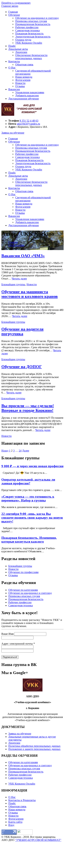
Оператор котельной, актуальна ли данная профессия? (28, 481)
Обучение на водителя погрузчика (22, 331)
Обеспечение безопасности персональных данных (31, 57)
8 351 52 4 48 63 (29, 120)
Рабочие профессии (26, 27)
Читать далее (19, 278)
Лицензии (21, 52)
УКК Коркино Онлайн (28, 42)
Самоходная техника (27, 30)
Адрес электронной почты (18, 643)
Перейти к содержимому (16, 2)
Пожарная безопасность (29, 33)
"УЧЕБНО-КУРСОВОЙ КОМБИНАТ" (38, 840)
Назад (4, 450)
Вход (11, 825)
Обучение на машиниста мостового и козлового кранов (29, 294)
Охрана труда (23, 39)
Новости (20, 83)
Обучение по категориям (23, 589)
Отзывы (20, 86)
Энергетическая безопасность (32, 36)
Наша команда (23, 76)
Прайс (12, 45)
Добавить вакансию (27, 95)
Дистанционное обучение (23, 98)
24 (20, 450)
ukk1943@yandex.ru (28, 123)
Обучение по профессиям (23, 572)
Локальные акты (18, 49)
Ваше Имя (7, 633)
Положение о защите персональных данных (34, 749)
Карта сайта (15, 821)
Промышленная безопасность (32, 24)
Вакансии (14, 89)
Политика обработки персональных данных (34, 745)
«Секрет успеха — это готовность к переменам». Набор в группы (27, 498)
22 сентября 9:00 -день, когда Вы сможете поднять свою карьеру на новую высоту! (32, 517)
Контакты (14, 61)
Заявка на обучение (12, 132)
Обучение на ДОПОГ (21, 366)
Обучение (14, 14)
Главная (13, 11)
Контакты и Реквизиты (22, 800)
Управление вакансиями (29, 92)
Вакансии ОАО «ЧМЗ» (23, 256)
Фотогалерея (22, 80)
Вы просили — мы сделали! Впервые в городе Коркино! (27, 408)
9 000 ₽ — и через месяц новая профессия (32, 466)
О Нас (12, 67)
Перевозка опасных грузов (31, 21)
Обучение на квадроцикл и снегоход (37, 18)
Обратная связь (24, 64)
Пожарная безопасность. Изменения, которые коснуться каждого (29, 539)
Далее (25, 450)
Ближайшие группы (13, 284)
